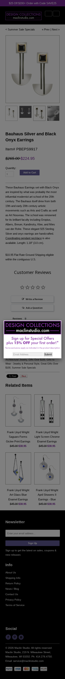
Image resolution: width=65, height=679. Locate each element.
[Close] (61, 320)
